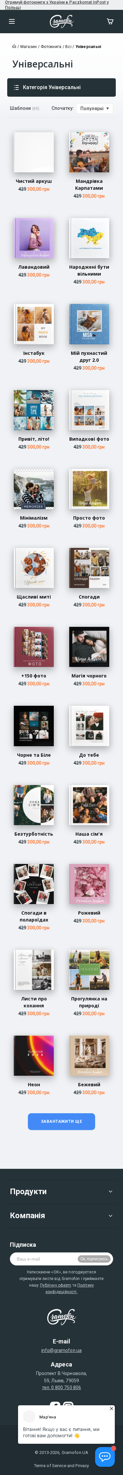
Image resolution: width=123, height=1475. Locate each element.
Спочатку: (62, 108)
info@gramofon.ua (61, 1350)
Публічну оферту (56, 1285)
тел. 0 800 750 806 (61, 1387)
